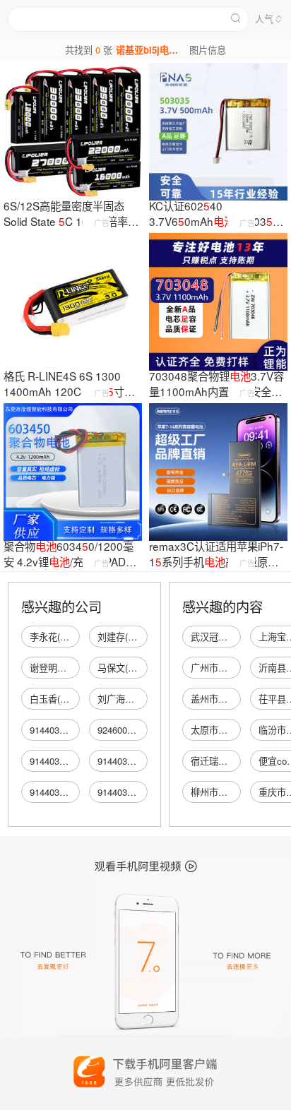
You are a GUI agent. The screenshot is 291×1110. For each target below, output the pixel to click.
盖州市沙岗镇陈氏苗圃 (237, 698)
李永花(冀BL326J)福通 (75, 636)
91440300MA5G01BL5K (146, 761)
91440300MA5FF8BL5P (78, 729)
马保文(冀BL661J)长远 (143, 667)
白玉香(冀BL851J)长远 (75, 698)
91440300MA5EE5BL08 (78, 792)
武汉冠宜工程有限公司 (237, 636)
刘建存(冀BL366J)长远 (143, 636)
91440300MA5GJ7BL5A (79, 761)
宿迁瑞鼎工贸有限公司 (237, 761)
